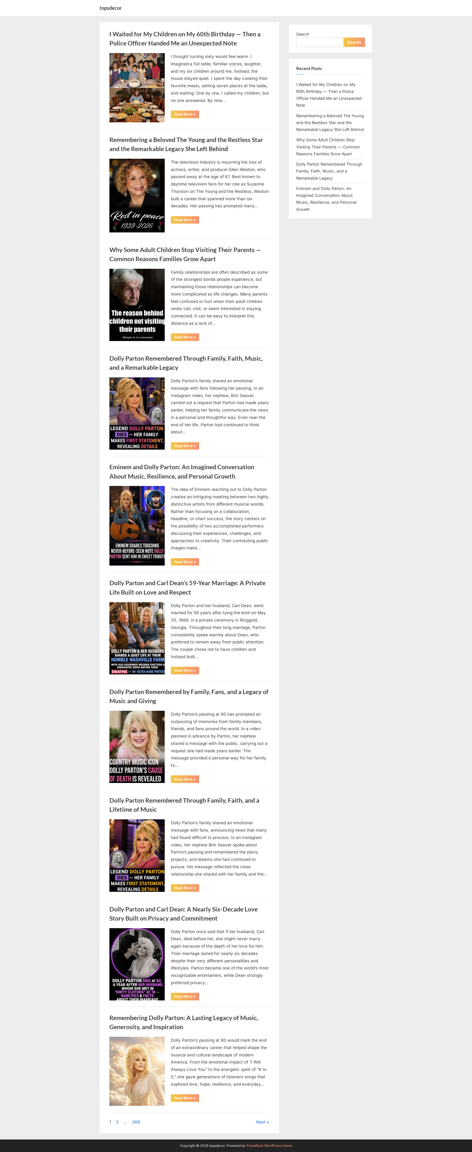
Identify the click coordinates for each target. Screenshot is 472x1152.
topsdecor (111, 8)
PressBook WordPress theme (269, 1146)
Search (302, 34)
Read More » (186, 115)
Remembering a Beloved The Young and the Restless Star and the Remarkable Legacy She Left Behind (330, 122)
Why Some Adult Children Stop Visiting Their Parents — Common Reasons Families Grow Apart (328, 146)
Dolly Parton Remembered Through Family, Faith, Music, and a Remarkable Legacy (329, 171)
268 (136, 1122)
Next (261, 1122)
